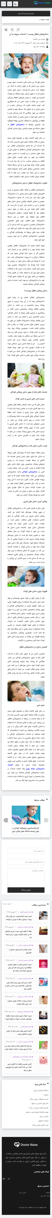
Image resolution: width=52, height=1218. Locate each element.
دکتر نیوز (24, 1207)
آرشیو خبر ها (7, 904)
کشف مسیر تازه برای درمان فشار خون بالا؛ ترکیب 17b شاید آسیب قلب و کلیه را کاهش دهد (18, 985)
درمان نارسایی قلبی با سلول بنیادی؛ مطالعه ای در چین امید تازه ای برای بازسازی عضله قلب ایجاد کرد (20, 967)
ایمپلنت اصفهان (43, 1121)
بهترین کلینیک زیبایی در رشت (38, 1108)
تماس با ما (22, 1192)
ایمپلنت (45, 1095)
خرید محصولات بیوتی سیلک (39, 1099)
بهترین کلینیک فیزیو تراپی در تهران (37, 1112)
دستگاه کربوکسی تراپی (40, 1090)
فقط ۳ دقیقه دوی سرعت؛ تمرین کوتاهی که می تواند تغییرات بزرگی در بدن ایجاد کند (18, 934)
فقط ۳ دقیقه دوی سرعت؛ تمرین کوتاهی (35, 19)
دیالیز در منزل (44, 1116)
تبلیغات (48, 1192)
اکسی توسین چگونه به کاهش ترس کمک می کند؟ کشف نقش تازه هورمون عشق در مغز (19, 1067)
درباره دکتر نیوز (45, 1196)
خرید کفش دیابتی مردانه (40, 1125)
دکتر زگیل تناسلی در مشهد (39, 1103)
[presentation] (46, 820)
